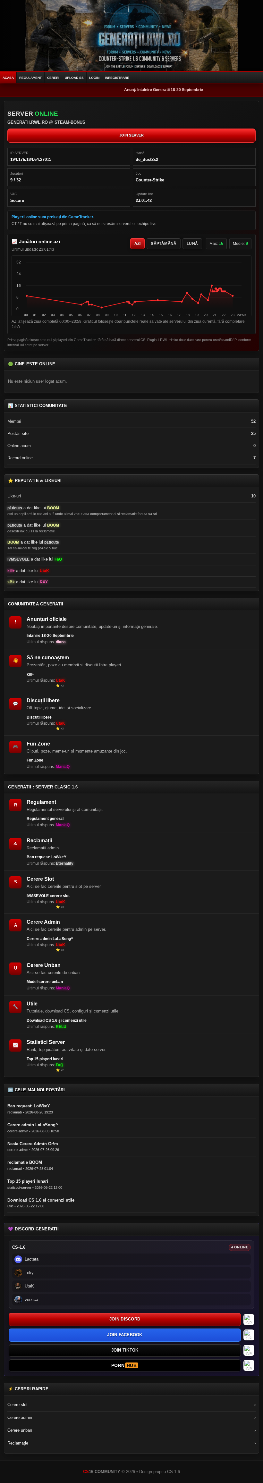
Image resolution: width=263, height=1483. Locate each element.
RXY (44, 582)
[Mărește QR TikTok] (248, 1350)
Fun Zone (38, 743)
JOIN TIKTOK (125, 1350)
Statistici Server (46, 1042)
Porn (124, 1365)
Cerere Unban (44, 965)
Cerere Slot (40, 879)
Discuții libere (43, 700)
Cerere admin (131, 1417)
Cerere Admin (43, 922)
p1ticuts (14, 508)
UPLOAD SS (74, 77)
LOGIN (94, 77)
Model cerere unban (45, 981)
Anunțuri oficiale (47, 619)
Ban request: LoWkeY (46, 857)
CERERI (53, 77)
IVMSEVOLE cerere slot (48, 896)
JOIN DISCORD (124, 1319)
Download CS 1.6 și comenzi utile (57, 1020)
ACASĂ (8, 77)
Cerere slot (131, 1404)
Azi (137, 243)
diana (61, 642)
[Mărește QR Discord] (248, 1319)
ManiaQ (63, 766)
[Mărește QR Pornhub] (248, 1365)
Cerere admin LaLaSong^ (50, 939)
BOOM (53, 508)
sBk (11, 582)
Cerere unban (131, 1430)
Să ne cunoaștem (48, 657)
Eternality (64, 863)
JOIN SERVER (131, 135)
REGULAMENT (30, 77)
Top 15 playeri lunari (45, 1059)
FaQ (58, 559)
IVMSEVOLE (18, 559)
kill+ (11, 571)
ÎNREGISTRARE (117, 77)
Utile (32, 1003)
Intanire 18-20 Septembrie (50, 635)
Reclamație (131, 1443)
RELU (61, 1026)
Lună (192, 243)
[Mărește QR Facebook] (248, 1334)
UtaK (44, 571)
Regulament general (45, 818)
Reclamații (39, 840)
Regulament (41, 802)
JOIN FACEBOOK (124, 1334)
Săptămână (163, 243)
